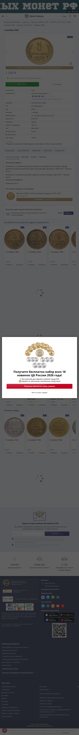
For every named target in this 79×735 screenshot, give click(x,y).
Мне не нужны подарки (39, 392)
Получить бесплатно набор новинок (39, 386)
